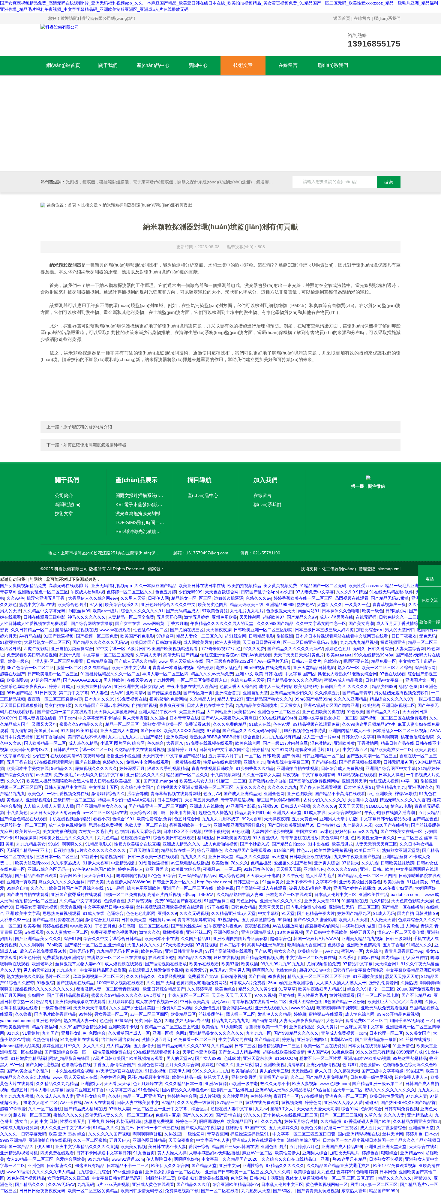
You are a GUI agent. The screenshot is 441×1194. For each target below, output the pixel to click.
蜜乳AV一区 (352, 951)
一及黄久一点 (357, 604)
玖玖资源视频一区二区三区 (98, 976)
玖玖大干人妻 (216, 1077)
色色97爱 (281, 724)
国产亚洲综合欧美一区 (65, 1052)
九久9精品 (379, 900)
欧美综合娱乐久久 (122, 604)
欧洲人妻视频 (227, 642)
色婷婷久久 (113, 762)
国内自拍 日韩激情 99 (417, 913)
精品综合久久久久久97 (391, 699)
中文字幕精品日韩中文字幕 (108, 907)
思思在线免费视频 (105, 825)
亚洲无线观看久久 (272, 1008)
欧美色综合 (225, 989)
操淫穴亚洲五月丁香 (46, 598)
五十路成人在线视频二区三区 (290, 1115)
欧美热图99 (17, 680)
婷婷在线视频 (55, 926)
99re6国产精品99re (313, 699)
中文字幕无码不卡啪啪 (99, 718)
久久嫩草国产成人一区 (129, 1033)
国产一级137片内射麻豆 (285, 743)
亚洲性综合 (252, 1165)
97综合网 (165, 636)
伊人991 (45, 1146)
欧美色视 (225, 888)
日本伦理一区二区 (386, 1033)
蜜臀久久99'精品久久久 (81, 724)
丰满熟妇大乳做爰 (359, 926)
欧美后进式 (342, 844)
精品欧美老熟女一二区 (391, 749)
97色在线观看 (392, 673)
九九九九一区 (258, 1033)
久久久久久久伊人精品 (53, 1171)
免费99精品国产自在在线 (178, 900)
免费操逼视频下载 (182, 1190)
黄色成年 (329, 837)
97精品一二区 (230, 1102)
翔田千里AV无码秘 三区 (412, 1020)
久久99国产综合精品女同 (82, 1026)
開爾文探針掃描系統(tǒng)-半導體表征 (140, 495)
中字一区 (409, 781)
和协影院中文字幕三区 (288, 762)
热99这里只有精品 (349, 1159)
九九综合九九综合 (93, 1171)
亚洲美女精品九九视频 (362, 938)
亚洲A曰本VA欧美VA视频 (367, 1058)
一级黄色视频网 (56, 1008)
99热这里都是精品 (410, 1058)
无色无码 (427, 636)
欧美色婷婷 (29, 957)
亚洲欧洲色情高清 (363, 944)
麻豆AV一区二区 (257, 1152)
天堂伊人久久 (329, 604)
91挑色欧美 (342, 1052)
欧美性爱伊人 (287, 1152)
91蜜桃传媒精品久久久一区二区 (110, 673)
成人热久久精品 (83, 743)
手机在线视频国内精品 (70, 818)
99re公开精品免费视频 (398, 1014)
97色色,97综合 (162, 875)
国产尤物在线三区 (187, 629)
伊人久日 (323, 1071)
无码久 (359, 648)
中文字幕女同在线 (235, 1039)
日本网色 (388, 1171)
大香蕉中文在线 (362, 800)
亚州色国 (36, 1165)
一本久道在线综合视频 (72, 1071)
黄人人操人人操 (172, 1152)
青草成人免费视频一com (344, 1033)
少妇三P (40, 755)
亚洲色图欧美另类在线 (323, 711)
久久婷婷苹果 (199, 989)
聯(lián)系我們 (387, 18)
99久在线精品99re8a (373, 655)
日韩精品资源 (99, 661)
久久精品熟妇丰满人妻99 (240, 894)
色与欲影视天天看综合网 (138, 831)
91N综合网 (284, 850)
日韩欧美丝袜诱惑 (397, 863)
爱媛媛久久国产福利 (293, 863)
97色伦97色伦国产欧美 (94, 869)
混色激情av (321, 743)
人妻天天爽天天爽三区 (376, 844)
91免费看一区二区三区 (194, 1039)
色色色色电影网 (140, 913)
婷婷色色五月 (337, 648)
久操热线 (408, 982)
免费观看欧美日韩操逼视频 (32, 655)
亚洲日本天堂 (220, 856)
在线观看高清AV (65, 755)
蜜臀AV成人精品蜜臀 (343, 680)
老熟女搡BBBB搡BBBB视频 (215, 736)
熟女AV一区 (348, 667)
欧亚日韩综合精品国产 (164, 989)
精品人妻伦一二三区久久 (199, 636)
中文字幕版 (268, 913)
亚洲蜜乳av (91, 1083)
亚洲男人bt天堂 (287, 812)
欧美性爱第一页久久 (376, 837)
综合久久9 (357, 989)
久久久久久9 (324, 806)
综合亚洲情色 (209, 850)
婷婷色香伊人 (130, 869)
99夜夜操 (276, 976)
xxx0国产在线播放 (392, 825)
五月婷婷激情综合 (258, 919)
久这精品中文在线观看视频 (140, 749)
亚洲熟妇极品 (301, 1026)
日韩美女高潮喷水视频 (37, 907)
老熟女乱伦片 (228, 667)
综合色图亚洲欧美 (143, 888)
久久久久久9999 (342, 869)
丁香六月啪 (177, 623)
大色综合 (373, 951)
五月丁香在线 (19, 762)
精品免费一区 (383, 661)
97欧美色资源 (215, 610)
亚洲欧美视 (274, 1064)
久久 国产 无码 (160, 982)
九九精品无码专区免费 (118, 951)
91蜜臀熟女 (11, 642)
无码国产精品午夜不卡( (29, 850)
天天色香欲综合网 (221, 591)
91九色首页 (144, 1152)
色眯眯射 (232, 1058)
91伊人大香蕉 (96, 863)
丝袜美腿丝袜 (211, 1014)
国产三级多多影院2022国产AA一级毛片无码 (247, 661)
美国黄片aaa (46, 730)
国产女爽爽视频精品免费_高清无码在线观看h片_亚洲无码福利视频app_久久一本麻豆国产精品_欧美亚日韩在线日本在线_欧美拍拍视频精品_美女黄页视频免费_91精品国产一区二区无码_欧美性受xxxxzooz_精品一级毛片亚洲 (209, 585)
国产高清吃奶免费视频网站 (314, 781)
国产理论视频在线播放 (166, 963)
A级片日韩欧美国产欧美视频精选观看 (163, 648)
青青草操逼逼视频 (237, 800)
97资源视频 (206, 944)
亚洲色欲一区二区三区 (279, 711)
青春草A (7, 591)
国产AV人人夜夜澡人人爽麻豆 (229, 718)
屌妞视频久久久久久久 (96, 768)
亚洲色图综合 (226, 932)
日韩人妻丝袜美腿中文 (138, 1102)
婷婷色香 (370, 1152)
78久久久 (239, 863)
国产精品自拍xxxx (288, 844)
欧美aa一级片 (105, 610)
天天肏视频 (70, 907)
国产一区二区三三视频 (341, 1115)
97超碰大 (350, 863)
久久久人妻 (394, 1115)
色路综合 (336, 944)
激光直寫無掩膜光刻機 (138, 513)
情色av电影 (401, 806)
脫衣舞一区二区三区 (32, 1115)
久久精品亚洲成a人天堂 (233, 913)
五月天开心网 (169, 617)
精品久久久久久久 (395, 1178)
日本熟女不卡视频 (386, 1159)
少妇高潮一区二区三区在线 (143, 926)
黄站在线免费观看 (262, 1102)
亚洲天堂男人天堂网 (119, 730)
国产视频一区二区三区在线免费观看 (393, 718)
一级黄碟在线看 (186, 762)
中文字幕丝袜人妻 (213, 1140)
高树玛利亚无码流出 (266, 944)
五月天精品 (429, 812)
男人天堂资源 (135, 718)
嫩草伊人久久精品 (274, 1014)
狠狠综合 (389, 1152)
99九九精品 (98, 1159)
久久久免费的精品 (230, 724)
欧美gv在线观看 (204, 963)
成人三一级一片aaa (320, 736)
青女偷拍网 (21, 730)
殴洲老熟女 (42, 963)
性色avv (304, 850)
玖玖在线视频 (226, 957)
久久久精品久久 (140, 976)
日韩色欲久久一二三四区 (402, 617)
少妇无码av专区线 (192, 1020)
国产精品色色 (425, 818)
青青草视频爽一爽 (389, 604)
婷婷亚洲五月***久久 (61, 1045)
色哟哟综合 (371, 1108)
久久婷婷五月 (327, 692)
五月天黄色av (304, 818)
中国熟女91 (306, 831)
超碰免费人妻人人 (411, 1077)
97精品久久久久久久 (285, 1165)
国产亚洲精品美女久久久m (101, 806)
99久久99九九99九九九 (282, 963)
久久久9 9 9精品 (351, 591)
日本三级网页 (169, 800)
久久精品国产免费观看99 (248, 850)
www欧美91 (81, 926)
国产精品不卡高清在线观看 (340, 793)
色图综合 (97, 1033)
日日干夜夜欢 (404, 636)
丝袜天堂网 (392, 1134)
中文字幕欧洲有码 (318, 774)
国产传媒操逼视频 (164, 692)
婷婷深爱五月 (132, 768)
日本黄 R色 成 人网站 (398, 926)
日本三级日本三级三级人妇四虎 (324, 629)
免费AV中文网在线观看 (147, 762)
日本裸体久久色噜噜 (341, 610)
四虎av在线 (368, 957)
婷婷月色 (414, 1134)
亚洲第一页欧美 (21, 881)
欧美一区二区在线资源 (325, 1045)
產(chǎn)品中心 (153, 65)
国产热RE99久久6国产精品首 (408, 1102)
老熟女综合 (286, 970)
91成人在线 (260, 724)
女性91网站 (282, 749)
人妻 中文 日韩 (44, 1121)
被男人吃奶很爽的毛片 (310, 888)
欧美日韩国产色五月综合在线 (77, 888)
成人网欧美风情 (198, 642)
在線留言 (362, 18)
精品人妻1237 (230, 699)
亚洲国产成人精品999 (341, 1146)
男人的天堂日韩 (399, 629)
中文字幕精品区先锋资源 (103, 970)
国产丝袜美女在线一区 (401, 831)
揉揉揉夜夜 (173, 932)
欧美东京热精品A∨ (94, 686)
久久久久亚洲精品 (350, 699)
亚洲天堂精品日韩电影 (314, 667)
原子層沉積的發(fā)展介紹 (87, 426)
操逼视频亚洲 (393, 642)
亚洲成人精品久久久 (181, 844)
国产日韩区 (150, 730)
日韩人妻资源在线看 (37, 718)
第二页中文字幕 (73, 692)
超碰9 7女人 (282, 1108)
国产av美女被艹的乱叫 (28, 1071)
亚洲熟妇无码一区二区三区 (354, 907)
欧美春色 (31, 926)
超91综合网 (235, 636)
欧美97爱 (230, 963)
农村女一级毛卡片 (95, 831)
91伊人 (333, 749)
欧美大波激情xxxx (32, 863)
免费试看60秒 (198, 724)
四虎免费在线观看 (57, 1152)
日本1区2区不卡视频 (182, 831)
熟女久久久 (284, 951)
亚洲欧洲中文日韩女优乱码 (139, 686)
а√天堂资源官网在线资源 (119, 1071)
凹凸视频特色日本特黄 (305, 730)
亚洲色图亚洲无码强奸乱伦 (239, 825)
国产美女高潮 (361, 623)
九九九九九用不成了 (220, 818)
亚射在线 (286, 995)
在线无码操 (366, 617)
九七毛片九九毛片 (247, 610)
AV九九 (332, 951)
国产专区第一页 (198, 692)
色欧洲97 (332, 661)
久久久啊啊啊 (31, 944)
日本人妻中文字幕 (47, 1089)
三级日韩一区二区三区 (74, 800)
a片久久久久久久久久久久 (102, 850)
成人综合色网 (231, 875)
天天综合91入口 (99, 875)
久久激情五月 (207, 1008)
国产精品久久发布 (194, 957)
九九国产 (50, 1033)
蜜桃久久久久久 (68, 1115)
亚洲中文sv (229, 1165)
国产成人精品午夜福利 (202, 1127)
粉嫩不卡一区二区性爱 (320, 1058)
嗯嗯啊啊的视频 (131, 875)
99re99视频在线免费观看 (267, 667)
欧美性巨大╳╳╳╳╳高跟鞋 (395, 1001)
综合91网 (72, 938)
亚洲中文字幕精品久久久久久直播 (86, 1146)
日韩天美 (95, 881)
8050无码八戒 (409, 1052)
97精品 (168, 1102)
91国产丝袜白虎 (219, 900)
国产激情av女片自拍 (267, 781)
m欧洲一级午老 (243, 1083)
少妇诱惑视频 (139, 900)
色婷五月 (19, 1089)
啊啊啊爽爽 (387, 736)
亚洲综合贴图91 (312, 1039)
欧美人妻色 (425, 749)
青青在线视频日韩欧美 (212, 768)
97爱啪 (213, 730)
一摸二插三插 (427, 699)
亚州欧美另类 (243, 1077)
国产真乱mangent (160, 781)
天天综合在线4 (422, 1146)
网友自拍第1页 (58, 705)
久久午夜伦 (292, 875)
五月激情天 (144, 1045)
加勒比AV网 (341, 1039)
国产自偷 (256, 976)
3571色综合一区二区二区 (30, 667)
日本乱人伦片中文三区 (335, 894)
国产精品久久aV (302, 617)
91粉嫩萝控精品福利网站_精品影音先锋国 (51, 1058)
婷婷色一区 (186, 1121)
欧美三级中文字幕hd (131, 667)
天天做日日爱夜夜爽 (261, 642)
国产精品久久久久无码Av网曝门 (252, 730)
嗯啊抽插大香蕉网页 (306, 944)
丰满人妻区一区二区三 (188, 995)
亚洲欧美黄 (344, 743)
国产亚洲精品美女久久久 (38, 938)
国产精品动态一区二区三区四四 (367, 875)
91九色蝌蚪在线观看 (79, 1039)
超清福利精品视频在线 (76, 629)
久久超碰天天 (346, 1071)
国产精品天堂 (204, 1165)
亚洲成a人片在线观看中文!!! (258, 1140)
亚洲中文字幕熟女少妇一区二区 (327, 718)
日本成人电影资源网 (19, 1127)
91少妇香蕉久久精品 (255, 768)
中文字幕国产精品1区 (186, 755)
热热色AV (306, 604)
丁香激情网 (367, 743)
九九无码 (85, 1184)
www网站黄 (153, 623)
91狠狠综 (45, 982)
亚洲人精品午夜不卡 (157, 711)
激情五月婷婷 (196, 617)
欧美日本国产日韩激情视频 (155, 642)
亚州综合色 (314, 869)
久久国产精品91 (196, 938)
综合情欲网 (425, 667)
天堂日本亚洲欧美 (199, 1052)
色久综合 (155, 743)
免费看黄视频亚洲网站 (64, 957)
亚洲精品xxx (411, 1152)
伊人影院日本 (159, 1159)
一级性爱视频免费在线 (68, 793)
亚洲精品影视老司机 (19, 1152)
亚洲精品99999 (280, 604)
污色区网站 (246, 900)
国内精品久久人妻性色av (185, 1089)
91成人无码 (384, 913)
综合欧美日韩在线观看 (174, 837)
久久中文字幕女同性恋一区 (321, 623)
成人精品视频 (118, 1045)
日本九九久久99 (100, 699)
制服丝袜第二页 (160, 1178)
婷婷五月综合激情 (301, 1121)
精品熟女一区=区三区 (191, 598)
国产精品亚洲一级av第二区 (377, 1083)
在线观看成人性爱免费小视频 (155, 970)
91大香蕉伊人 (265, 837)
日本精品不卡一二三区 (128, 1165)
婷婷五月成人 (61, 686)
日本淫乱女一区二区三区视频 (400, 730)
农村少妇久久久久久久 (324, 800)
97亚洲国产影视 (241, 806)
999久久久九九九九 (210, 1071)
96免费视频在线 (132, 699)
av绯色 (326, 831)
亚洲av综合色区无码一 (49, 869)
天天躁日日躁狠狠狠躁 (21, 705)
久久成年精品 (96, 667)
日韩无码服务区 (398, 762)
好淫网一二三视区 (341, 1127)
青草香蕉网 (217, 1134)
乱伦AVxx (221, 1001)
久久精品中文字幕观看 (80, 900)
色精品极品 (261, 863)
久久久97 (15, 781)
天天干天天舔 (351, 806)
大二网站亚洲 (219, 711)
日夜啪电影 (64, 850)
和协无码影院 (129, 1121)
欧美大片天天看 (353, 919)
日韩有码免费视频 (401, 1108)
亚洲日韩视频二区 (398, 705)
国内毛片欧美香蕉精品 (55, 1014)
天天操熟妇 (301, 1071)
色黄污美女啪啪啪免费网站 (201, 982)
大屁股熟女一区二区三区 (47, 642)
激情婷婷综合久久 (108, 793)
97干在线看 (218, 907)
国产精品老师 (267, 1039)
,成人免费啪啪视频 (220, 844)
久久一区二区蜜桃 (45, 1108)
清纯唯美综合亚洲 (303, 1140)
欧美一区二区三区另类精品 (93, 1190)
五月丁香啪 (393, 944)
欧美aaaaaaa (339, 655)
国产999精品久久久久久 (296, 1033)
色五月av (217, 970)
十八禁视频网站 (225, 774)
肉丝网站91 (309, 610)
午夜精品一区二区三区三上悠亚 (169, 1026)
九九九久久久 (193, 856)
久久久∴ (38, 888)
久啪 (168, 1020)
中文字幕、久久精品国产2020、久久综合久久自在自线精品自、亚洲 (266, 1159)
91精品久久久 (419, 944)
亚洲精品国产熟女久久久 (269, 699)
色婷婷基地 (260, 1096)
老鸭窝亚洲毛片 (310, 749)
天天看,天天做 (117, 1083)
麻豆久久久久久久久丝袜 (61, 881)
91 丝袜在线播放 (414, 1039)
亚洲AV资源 (216, 1083)
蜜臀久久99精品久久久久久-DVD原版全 (128, 995)
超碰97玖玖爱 (13, 1108)
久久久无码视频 (194, 913)
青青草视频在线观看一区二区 (259, 1001)
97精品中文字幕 (358, 963)
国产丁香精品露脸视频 (68, 995)
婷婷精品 (260, 749)
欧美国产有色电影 (137, 636)
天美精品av (244, 711)
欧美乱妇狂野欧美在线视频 (203, 1178)
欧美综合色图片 (72, 604)
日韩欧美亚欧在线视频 (311, 856)
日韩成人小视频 (295, 806)
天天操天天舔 (288, 869)
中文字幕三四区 (121, 1089)
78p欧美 (54, 944)
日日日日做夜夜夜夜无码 (42, 1190)
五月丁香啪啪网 (50, 736)
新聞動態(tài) (67, 504)
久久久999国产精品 (275, 623)
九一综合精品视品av (197, 875)
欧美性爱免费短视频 (333, 850)
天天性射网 (249, 617)
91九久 (13, 1033)
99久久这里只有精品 (375, 1052)
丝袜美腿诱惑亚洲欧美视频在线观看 (170, 907)
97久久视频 (265, 995)
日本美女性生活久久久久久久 (67, 837)
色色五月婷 (165, 591)
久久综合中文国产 (137, 787)
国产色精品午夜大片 (316, 913)
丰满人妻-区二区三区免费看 (57, 661)
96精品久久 (62, 768)
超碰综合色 (280, 938)
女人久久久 (93, 1045)
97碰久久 (225, 1064)
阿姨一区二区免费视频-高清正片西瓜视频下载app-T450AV (159, 894)
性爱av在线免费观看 (222, 762)
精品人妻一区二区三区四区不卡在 (318, 976)
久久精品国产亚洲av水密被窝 (101, 705)
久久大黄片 (327, 1026)
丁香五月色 (105, 926)
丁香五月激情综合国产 (114, 1064)
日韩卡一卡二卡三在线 (158, 1127)
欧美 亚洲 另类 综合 (67, 1134)
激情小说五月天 (156, 1039)
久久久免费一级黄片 (196, 1102)
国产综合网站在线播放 (92, 623)
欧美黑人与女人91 (196, 781)
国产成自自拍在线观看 (28, 894)
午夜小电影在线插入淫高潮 (192, 686)
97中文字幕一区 (110, 648)
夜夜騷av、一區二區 (222, 869)
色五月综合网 (186, 818)
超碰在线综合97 (136, 837)
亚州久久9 (167, 913)
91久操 (67, 730)
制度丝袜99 (79, 610)
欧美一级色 (372, 610)
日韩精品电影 (261, 636)
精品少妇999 (384, 686)
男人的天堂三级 (274, 1071)
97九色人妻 (416, 1096)
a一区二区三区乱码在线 (105, 812)
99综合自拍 (17, 888)
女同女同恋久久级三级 (68, 1178)
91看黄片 (31, 1033)
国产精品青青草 (357, 692)
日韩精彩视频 (233, 976)
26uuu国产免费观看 (415, 989)
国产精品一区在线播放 (403, 907)
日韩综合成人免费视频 (342, 768)
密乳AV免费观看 (256, 655)
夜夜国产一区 (286, 1096)
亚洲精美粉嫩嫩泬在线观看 (80, 1001)
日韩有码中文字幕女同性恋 (224, 749)
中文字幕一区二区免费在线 (311, 957)
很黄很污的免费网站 (168, 699)
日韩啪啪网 (396, 610)
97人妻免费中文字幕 (315, 591)
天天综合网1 (386, 963)
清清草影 (295, 1064)
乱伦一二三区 (381, 989)
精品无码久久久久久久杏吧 (405, 800)
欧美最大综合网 (186, 869)
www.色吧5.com (335, 1083)
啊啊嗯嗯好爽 (211, 1121)
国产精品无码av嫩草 (390, 598)
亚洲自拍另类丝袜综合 (72, 648)
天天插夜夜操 (218, 629)
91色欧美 (355, 711)
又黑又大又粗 (44, 724)
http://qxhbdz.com (214, 881)
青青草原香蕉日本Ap (404, 951)
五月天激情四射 (144, 850)
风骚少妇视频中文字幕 (149, 1077)
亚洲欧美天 (176, 736)
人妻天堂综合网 (410, 648)
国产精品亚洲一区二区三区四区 (157, 806)
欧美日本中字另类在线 (28, 768)
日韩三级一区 (246, 881)
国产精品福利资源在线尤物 (57, 919)
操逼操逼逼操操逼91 (250, 1134)
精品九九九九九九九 (230, 1020)
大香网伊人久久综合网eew (93, 598)
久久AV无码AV (61, 1184)
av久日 (286, 591)
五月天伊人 (119, 1140)
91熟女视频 (155, 1071)
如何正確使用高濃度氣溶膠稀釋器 (94, 444)
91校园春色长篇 (259, 869)
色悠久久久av (258, 598)
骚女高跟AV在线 (237, 1008)
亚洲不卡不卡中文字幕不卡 (311, 881)
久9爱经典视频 (171, 976)
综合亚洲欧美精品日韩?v (235, 1184)
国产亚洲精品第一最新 (376, 1039)
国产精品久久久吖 (383, 711)
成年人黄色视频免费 (67, 825)
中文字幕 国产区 (300, 673)
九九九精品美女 (31, 844)
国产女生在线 (127, 623)
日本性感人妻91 (359, 787)
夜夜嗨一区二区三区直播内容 (55, 699)
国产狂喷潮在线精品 (75, 982)
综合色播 (251, 736)
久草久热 (372, 1115)
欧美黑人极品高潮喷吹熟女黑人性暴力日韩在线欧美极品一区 (83, 781)
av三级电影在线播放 (190, 863)
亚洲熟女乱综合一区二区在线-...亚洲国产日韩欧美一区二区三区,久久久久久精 (218, 1171)
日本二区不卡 (232, 944)
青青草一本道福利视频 (173, 667)
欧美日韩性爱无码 (386, 1096)
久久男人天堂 (133, 598)
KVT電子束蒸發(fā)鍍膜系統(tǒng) (140, 504)
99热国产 (414, 1071)
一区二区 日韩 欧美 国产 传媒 (272, 755)
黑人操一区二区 (240, 1014)
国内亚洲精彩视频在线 (359, 1134)
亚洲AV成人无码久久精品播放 (283, 1089)
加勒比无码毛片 (344, 1152)
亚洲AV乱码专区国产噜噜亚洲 (331, 705)
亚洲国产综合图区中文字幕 (390, 768)
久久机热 (370, 863)
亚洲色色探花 (150, 1064)
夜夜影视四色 (257, 926)
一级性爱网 (194, 1134)
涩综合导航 (137, 793)
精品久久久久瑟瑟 (252, 856)
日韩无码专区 (81, 951)
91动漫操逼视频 (154, 863)
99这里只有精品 (89, 1165)
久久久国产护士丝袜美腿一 (134, 1008)
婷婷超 (300, 1014)
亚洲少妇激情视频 (323, 1064)
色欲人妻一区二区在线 (146, 825)
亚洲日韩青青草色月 (184, 951)
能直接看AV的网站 (322, 926)
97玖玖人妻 (119, 1108)
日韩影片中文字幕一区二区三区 (82, 749)
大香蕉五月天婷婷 (201, 800)
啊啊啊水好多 (186, 1159)
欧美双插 (249, 963)
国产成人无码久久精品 (135, 661)
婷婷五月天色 (362, 932)
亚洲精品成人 (419, 1115)
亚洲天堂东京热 (257, 1058)
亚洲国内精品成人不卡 (349, 730)
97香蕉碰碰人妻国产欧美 (367, 1121)
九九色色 (325, 1171)
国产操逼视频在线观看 (360, 762)
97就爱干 (89, 856)
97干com (67, 718)
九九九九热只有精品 (281, 736)
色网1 (181, 1033)
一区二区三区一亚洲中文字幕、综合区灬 (170, 1108)
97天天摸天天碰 (178, 944)
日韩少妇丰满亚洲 (266, 1178)
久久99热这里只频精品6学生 (368, 724)
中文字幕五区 (355, 749)
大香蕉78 (175, 743)
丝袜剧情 (234, 1127)
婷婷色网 (313, 1102)
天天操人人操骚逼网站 (115, 711)
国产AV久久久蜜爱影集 (314, 919)
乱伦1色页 (408, 686)
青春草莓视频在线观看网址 (176, 793)
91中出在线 (318, 844)
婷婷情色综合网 (182, 1096)
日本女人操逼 (391, 774)
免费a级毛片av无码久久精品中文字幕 (89, 774)
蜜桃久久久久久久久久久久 (390, 1089)
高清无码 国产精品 (180, 655)
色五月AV (212, 793)
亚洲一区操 (162, 1033)
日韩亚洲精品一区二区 (323, 755)
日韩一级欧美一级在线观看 (153, 856)
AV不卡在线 (71, 1102)
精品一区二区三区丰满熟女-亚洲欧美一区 (143, 724)
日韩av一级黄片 (306, 661)
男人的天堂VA (179, 1058)
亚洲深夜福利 (248, 1064)
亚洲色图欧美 (299, 793)
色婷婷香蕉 (114, 900)
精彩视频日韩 (112, 856)
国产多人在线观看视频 (320, 787)
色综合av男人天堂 (248, 680)
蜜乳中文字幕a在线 (37, 604)
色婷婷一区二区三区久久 (129, 591)
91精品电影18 (98, 844)
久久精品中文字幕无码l (44, 610)
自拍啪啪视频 (144, 705)
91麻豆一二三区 (231, 781)
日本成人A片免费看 (247, 982)
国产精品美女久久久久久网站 (294, 680)
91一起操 (115, 888)
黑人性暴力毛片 (320, 875)
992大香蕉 (252, 818)
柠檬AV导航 (406, 793)
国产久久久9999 (198, 1115)
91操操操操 (26, 837)
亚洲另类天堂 (354, 781)
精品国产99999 (383, 1190)
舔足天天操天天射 (402, 976)
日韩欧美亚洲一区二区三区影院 (263, 629)
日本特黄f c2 (328, 825)
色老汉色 (238, 1178)
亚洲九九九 (254, 762)
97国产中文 (255, 1127)
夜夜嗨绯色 (93, 755)
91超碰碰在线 (354, 900)
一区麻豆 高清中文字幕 (361, 1026)
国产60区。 (284, 1190)
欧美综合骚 (304, 1171)
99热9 (53, 844)
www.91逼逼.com (128, 1159)
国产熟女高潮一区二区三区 (371, 755)
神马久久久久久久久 (87, 617)
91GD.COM (377, 806)
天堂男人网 (239, 970)
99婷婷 (85, 1014)
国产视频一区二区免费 (97, 636)
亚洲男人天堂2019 (321, 900)
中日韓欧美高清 (194, 1001)
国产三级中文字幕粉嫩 (383, 1071)
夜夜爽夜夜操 (171, 705)
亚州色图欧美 (224, 617)
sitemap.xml (389, 568)
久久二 (297, 1077)
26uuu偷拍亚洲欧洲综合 (291, 982)
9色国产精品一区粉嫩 (345, 1001)
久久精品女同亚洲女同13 (416, 1121)
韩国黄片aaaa (162, 919)
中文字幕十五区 (103, 787)
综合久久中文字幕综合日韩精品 (112, 938)
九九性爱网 (163, 680)
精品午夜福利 (44, 1026)
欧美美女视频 (133, 1146)
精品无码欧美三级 (246, 604)
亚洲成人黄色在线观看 (153, 1184)
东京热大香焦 (354, 1190)
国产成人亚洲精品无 (242, 793)
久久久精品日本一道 (183, 1083)
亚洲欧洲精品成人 (258, 932)
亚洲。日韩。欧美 (377, 869)
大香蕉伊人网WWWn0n (128, 881)
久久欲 (114, 1096)
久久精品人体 (202, 699)
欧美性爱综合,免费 (154, 818)
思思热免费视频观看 (61, 913)
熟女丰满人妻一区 (80, 1020)
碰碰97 (371, 1102)
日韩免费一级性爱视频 (371, 1077)
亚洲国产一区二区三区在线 (188, 888)
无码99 (117, 692)
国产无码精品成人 (183, 610)
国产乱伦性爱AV (186, 926)
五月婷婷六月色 (304, 1146)
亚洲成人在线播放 (206, 806)
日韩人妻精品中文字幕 (65, 787)
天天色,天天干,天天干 (232, 995)
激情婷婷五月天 (182, 749)
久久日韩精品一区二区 (32, 629)
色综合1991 (123, 818)
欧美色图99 (152, 951)
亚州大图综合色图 (305, 1001)
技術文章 (243, 65)
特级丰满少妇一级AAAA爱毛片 (126, 800)
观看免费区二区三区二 (366, 1020)
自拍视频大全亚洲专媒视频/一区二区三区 (195, 787)
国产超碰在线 (324, 762)
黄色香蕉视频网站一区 (327, 1184)
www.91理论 (18, 1171)
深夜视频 (291, 774)
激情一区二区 (69, 667)
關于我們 (108, 65)
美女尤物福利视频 (59, 831)
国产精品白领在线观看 (36, 875)
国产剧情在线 (228, 1115)
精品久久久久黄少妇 (257, 989)
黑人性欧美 (114, 680)
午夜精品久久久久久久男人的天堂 (222, 623)
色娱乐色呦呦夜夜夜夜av (23, 686)
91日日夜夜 (45, 692)
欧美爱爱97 (196, 970)
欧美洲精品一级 (186, 1077)
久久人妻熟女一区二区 (67, 932)
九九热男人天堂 (256, 1190)
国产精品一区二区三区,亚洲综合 (95, 944)
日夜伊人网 (158, 598)
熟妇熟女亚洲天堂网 (401, 850)
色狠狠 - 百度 (167, 1115)
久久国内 (158, 718)
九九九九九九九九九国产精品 (136, 736)
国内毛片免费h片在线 (306, 907)
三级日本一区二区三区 (57, 856)
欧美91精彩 (87, 730)
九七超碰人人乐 (357, 825)
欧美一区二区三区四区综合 (387, 667)
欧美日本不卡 (367, 850)
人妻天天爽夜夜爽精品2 (301, 1020)
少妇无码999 (190, 591)
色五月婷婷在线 (147, 1083)
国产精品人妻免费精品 (327, 1077)
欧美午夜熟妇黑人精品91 (321, 989)
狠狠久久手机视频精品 (168, 768)
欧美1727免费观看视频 (394, 1165)
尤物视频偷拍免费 (323, 963)
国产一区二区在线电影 (378, 995)
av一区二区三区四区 (149, 1014)
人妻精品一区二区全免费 (131, 617)
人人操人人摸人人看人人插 (48, 806)
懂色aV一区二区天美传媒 (400, 932)
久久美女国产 (417, 1033)
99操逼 (284, 919)
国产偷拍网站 (264, 1020)
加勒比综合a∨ (369, 629)
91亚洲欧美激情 (368, 976)
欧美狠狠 (370, 705)
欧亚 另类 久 (157, 869)
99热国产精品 (19, 692)
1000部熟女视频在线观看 (120, 982)
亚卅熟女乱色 (73, 1033)
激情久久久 (149, 932)
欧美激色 (220, 863)
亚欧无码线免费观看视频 (384, 1008)
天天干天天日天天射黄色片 (299, 655)
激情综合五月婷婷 (102, 919)
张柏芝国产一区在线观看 (289, 894)
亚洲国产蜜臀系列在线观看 (76, 894)
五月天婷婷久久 (283, 1127)
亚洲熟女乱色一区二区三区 (43, 591)
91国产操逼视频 (59, 636)
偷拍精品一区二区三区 (36, 900)
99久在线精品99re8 (277, 718)
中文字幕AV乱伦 (15, 755)
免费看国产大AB (203, 976)
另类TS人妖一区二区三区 (374, 1184)
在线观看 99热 (161, 957)
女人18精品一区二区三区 (30, 1159)
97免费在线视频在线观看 (209, 743)
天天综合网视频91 (345, 812)
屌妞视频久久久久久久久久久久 (44, 989)
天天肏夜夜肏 (181, 1140)
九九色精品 (107, 837)
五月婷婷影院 (120, 1001)
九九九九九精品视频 (359, 642)
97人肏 (96, 604)
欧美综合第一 (310, 951)
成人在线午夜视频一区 (157, 1001)
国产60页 (263, 951)
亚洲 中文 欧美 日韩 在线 (259, 673)
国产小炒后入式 (254, 844)
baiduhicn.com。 (406, 894)
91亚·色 (347, 837)
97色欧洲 (240, 831)
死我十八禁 (69, 655)
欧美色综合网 (247, 743)
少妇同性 (36, 995)
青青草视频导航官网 (196, 919)
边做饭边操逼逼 (228, 598)
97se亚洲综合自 (127, 1171)
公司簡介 (64, 495)
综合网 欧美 (70, 875)
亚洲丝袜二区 (198, 932)
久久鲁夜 (23, 1014)
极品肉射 (44, 1001)
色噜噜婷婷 (366, 1171)
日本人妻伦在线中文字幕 (210, 705)
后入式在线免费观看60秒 (43, 951)
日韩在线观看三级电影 (44, 617)
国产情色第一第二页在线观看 (64, 711)
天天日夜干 (153, 755)
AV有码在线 (30, 636)
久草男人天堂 (148, 655)
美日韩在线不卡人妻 (87, 736)
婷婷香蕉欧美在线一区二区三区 (303, 598)
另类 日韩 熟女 (148, 1020)
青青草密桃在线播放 (300, 837)
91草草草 (287, 989)
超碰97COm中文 (315, 970)
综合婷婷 (205, 667)
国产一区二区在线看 (220, 1190)
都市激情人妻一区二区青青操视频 (108, 989)
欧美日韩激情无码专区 (142, 1190)
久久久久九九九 (282, 787)
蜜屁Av (127, 1127)
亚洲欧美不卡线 (123, 1026)
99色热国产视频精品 (26, 1178)
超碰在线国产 (12, 673)
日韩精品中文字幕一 (384, 680)
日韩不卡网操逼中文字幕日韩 (103, 1152)
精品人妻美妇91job (252, 812)
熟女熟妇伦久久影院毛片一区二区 (39, 976)
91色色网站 (149, 1089)
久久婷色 (8, 604)
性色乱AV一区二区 (150, 629)
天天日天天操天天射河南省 (55, 812)
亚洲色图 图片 (274, 1146)
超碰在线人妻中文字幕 (232, 1108)
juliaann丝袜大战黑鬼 (20, 1045)
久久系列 (346, 957)
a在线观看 (34, 932)
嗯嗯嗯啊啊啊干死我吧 (337, 1008)
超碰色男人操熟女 (215, 812)
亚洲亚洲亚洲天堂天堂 (385, 1146)
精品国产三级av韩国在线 (235, 1146)
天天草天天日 (271, 907)
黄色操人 (15, 800)
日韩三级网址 (398, 938)
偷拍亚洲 (284, 636)
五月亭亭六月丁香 (225, 755)
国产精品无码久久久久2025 (183, 1045)
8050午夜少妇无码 (395, 888)
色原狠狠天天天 (281, 610)
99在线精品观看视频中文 (156, 1052)
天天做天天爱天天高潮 (318, 1108)
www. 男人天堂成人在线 (181, 661)
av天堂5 (43, 774)
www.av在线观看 (115, 629)
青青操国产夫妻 (273, 1077)
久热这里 (172, 1134)
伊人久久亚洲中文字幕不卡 (65, 1127)
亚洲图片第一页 (420, 680)
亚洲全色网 (274, 793)
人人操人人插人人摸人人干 (341, 982)
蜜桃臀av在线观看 (326, 1014)
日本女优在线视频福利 (369, 1045)
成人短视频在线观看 (123, 963)
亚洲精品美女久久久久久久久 (216, 1033)
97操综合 (123, 1020)
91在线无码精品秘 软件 (391, 591)
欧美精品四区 (183, 1014)
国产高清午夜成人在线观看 (261, 888)
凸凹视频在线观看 (351, 598)
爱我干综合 (198, 1146)
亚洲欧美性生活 (373, 894)
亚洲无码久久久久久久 (281, 900)
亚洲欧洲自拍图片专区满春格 (240, 938)
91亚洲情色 (403, 1045)
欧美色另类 (311, 1127)
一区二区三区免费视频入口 (202, 680)
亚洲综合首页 (227, 692)
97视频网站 (228, 919)
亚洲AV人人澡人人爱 (343, 1102)
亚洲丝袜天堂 (421, 1127)
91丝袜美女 (273, 881)
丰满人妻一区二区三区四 (165, 673)
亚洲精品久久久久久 (145, 774)
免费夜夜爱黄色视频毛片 (114, 932)
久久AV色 (15, 598)
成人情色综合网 (359, 1014)
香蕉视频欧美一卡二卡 (190, 825)
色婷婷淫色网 (112, 1077)
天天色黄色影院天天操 (412, 900)
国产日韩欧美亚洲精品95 (291, 825)
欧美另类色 (393, 881)
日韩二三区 (245, 1045)
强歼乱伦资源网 (383, 982)
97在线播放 (312, 1096)
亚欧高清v (135, 692)
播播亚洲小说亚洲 (123, 755)
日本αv (431, 1134)
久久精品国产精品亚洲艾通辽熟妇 (339, 1165)
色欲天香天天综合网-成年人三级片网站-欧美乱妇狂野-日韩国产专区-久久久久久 (295, 686)
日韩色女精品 (243, 907)
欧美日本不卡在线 (161, 938)
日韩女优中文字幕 (358, 736)
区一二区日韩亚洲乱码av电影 (310, 642)
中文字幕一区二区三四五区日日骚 (303, 1134)
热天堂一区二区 (347, 1089)
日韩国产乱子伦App (259, 591)
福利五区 (205, 837)
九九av (261, 1108)
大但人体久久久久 (144, 944)
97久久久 (252, 1115)
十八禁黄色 (17, 812)
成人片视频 (209, 1096)
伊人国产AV (318, 1052)
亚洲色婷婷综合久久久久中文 (168, 604)
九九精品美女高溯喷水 (257, 705)
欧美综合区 (140, 812)
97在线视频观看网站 (53, 762)
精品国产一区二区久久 (187, 774)
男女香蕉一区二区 (111, 1014)
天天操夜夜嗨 (276, 818)
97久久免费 (254, 648)
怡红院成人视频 (384, 781)
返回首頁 (341, 18)
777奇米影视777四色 (221, 648)
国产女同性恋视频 (42, 1064)
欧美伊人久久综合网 (170, 1165)
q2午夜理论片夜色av (223, 926)
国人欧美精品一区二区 (45, 743)
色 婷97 (349, 1064)
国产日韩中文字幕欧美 (326, 932)
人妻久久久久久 (250, 787)
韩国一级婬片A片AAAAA (316, 938)
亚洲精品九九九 (391, 787)
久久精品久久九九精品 (57, 1083)
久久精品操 (221, 1045)
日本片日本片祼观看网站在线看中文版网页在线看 (342, 636)
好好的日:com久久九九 (356, 831)
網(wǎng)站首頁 (63, 65)
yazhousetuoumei (17, 1020)
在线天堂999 (139, 680)
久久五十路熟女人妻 (261, 774)
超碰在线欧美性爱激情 (284, 1052)
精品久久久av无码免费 (212, 673)
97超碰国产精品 (46, 680)
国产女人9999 (208, 1058)
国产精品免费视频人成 (262, 957)
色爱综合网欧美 (70, 1159)
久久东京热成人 (65, 863)
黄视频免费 (291, 1102)
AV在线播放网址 (287, 926)
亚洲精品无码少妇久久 (291, 692)
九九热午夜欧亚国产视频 (357, 856)
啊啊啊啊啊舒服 (147, 1134)
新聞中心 (198, 65)
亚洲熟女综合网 (91, 1096)
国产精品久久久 (30, 1184)
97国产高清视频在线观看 (228, 951)
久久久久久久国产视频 (109, 1134)
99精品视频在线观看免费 (316, 724)
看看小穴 (101, 818)
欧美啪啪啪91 (244, 1071)
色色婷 (106, 1020)
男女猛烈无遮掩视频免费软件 (401, 692)
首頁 (72, 205)
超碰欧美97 (273, 617)
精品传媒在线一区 (178, 850)
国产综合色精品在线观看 (23, 818)
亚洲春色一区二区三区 (346, 1096)
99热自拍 (322, 1089)
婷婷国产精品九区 (354, 913)
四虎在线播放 (87, 762)
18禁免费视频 (290, 932)
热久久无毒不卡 (275, 1083)
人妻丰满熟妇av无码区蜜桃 (214, 1152)
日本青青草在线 (184, 718)
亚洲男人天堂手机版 (338, 818)
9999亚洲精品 (13, 1140)
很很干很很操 (216, 831)
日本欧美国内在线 (233, 837)
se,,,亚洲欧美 (380, 793)
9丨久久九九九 (268, 1121)
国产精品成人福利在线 (85, 1108)
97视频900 (268, 806)
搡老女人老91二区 (40, 1102)
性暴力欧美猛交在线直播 (137, 844)
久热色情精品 (45, 1039)
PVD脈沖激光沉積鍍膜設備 (140, 531)
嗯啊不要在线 (356, 661)
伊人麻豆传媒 (415, 957)
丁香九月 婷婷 (101, 1121)
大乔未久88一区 (15, 919)
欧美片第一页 (27, 831)
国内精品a (390, 957)
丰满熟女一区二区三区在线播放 (116, 957)
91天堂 (288, 913)
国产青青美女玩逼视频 (318, 1190)
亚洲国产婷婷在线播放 (354, 888)
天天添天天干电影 (263, 875)
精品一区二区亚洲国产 (144, 1096)
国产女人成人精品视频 (239, 1052)
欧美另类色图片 (212, 604)
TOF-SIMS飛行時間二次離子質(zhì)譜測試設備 (140, 522)
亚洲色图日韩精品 (149, 1140)
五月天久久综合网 (182, 1064)
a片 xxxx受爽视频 (113, 1184)
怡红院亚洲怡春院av (219, 655)
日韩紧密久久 (59, 1165)
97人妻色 (99, 692)
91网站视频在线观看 (357, 774)
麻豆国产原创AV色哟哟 (279, 800)
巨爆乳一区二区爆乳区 (232, 1089)
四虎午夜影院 (36, 648)
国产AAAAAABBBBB (82, 680)
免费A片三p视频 (177, 1008)
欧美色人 (36, 793)
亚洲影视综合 (38, 800)
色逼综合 (115, 913)
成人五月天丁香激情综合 (399, 623)
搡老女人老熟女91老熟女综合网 (347, 673)
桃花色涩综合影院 (417, 736)
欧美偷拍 (210, 1026)
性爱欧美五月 (72, 1121)
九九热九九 (66, 970)
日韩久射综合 (380, 648)
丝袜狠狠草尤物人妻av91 (78, 963)
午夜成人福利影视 (87, 591)
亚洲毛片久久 (420, 787)
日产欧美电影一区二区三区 (53, 673)
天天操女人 (290, 705)
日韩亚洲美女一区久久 (174, 881)
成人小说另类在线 (336, 617)
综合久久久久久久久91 (142, 610)
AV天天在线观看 (99, 1102)
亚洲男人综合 (326, 863)
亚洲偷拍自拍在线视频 (298, 768)
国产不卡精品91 (416, 995)
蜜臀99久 (422, 1178)
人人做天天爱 (383, 919)
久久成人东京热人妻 (55, 1096)
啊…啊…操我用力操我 (174, 812)
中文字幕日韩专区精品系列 (385, 818)
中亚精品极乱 (123, 863)
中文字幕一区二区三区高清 (108, 655)
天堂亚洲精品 (191, 711)
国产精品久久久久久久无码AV (100, 642)
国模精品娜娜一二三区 (279, 1045)
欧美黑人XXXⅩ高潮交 (184, 730)
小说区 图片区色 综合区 (122, 743)
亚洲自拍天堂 (255, 692)
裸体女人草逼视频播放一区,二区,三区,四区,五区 (331, 1178)
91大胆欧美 (231, 1026)
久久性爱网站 (235, 1096)
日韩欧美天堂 (133, 919)
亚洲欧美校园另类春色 (360, 881)
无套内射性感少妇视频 (272, 831)
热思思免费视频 (158, 1121)
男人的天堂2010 (38, 970)
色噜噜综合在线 (76, 1064)
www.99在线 (302, 1008)
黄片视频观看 (342, 995)
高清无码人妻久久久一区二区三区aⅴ (119, 1115)
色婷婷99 (345, 1171)
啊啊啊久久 (72, 844)
